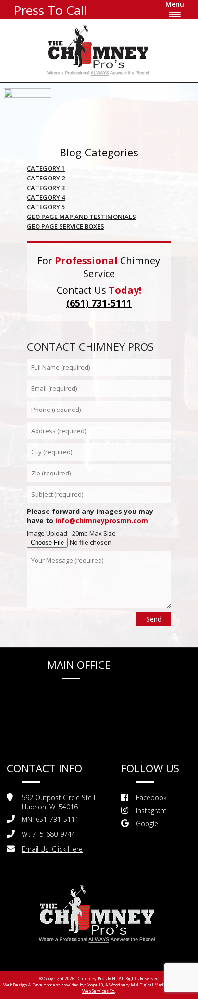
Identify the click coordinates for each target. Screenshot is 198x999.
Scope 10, (95, 985)
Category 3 (46, 187)
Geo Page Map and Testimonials (81, 216)
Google (147, 823)
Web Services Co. (98, 991)
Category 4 (46, 197)
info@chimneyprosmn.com (101, 520)
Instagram (151, 810)
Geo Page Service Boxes (65, 226)
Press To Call (50, 10)
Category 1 (46, 168)
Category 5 (46, 207)
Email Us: (52, 849)
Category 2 (46, 178)
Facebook (151, 797)
